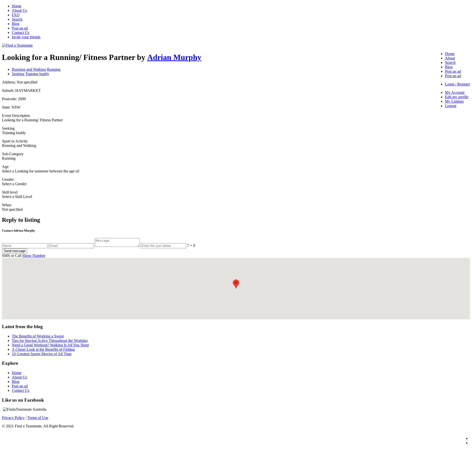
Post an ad (20, 28)
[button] (236, 284)
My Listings (454, 101)
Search (17, 19)
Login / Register (457, 84)
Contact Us (20, 32)
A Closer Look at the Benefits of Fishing (43, 349)
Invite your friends (26, 37)
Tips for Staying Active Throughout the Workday (50, 340)
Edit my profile (456, 97)
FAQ (16, 15)
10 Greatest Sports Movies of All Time (42, 354)
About (450, 58)
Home (16, 6)
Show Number (33, 255)
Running (53, 69)
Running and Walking (29, 69)
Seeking (18, 74)
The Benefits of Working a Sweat (38, 336)
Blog (15, 24)
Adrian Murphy (174, 57)
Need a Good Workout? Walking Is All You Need (50, 345)
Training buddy (37, 74)
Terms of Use (37, 418)
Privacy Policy (13, 418)
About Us (19, 10)
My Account (454, 92)
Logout (450, 106)
